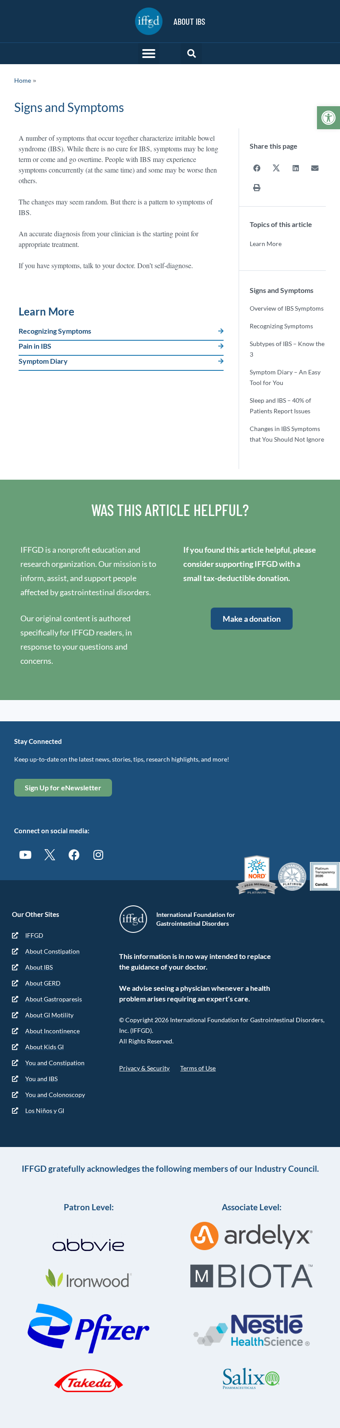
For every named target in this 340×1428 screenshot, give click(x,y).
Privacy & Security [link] (144, 1068)
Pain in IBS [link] (35, 346)
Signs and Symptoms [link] (281, 290)
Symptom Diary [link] (43, 361)
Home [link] (22, 80)
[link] (328, 117)
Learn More (266, 243)
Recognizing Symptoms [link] (55, 331)
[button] (148, 53)
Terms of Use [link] (198, 1068)
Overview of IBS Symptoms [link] (287, 308)
